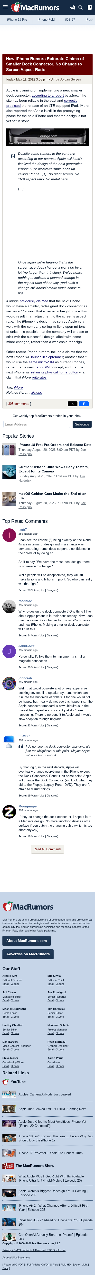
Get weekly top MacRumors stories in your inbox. (47, 416)
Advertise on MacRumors (28, 954)
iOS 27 (70, 19)
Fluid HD (66, 1264)
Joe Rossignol (57, 992)
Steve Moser (10, 1058)
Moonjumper (28, 806)
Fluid (55, 1264)
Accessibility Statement (16, 1257)
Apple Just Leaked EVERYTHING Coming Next (52, 1109)
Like (41, 590)
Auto (77, 1264)
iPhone (36, 392)
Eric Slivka (54, 975)
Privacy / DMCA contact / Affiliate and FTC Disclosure (34, 1250)
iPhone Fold (46, 19)
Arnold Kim (9, 975)
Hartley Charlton (12, 1025)
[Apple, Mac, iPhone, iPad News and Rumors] (35, 13)
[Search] (82, 7)
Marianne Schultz (59, 1025)
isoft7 (23, 530)
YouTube (18, 1082)
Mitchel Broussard (14, 1008)
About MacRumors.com (26, 941)
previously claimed (34, 301)
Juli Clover (9, 992)
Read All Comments (48, 849)
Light (84, 1264)
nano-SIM (42, 367)
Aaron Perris (55, 1058)
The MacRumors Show (35, 1166)
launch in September (47, 357)
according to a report (48, 95)
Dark (5, 1268)
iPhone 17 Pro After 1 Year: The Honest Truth (51, 1153)
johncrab (25, 678)
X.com (15, 983)
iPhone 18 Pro (17, 19)
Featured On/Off (13, 1264)
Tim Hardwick (56, 1008)
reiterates (39, 377)
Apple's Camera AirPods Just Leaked (45, 1094)
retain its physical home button (54, 372)
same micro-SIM (41, 362)
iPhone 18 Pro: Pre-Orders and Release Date (55, 445)
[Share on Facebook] (84, 403)
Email (5, 983)
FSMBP (24, 736)
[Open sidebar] (90, 7)
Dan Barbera (10, 1041)
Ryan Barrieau (57, 1041)
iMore (18, 387)
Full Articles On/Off (38, 1264)
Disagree (52, 590)
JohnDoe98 (27, 646)
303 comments (18, 404)
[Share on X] (72, 403)
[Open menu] (5, 7)
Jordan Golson (70, 79)
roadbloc (25, 601)
